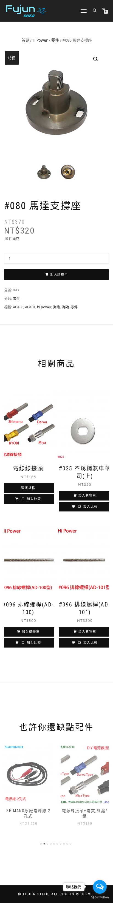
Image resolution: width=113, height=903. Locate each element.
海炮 (56, 306)
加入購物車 (59, 274)
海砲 (65, 306)
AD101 (30, 306)
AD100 (18, 306)
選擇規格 (28, 488)
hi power (44, 306)
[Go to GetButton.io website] (100, 897)
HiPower (40, 40)
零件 (55, 40)
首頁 (25, 40)
